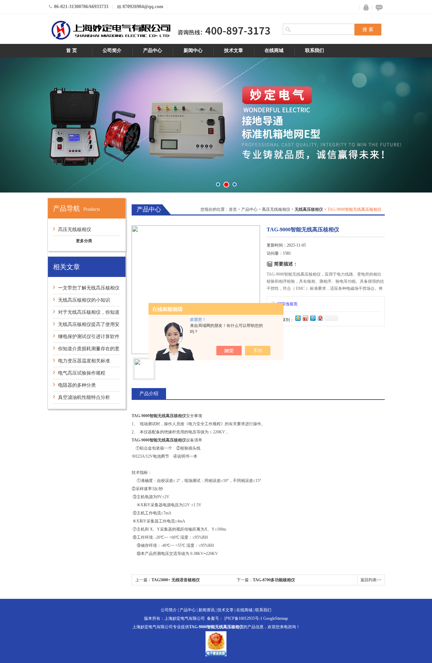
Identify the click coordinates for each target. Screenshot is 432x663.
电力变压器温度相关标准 (84, 360)
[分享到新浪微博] (305, 318)
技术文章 (233, 50)
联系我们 (314, 50)
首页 (233, 209)
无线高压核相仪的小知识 (84, 300)
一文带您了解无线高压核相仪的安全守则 (86, 289)
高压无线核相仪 (74, 229)
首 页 (71, 50)
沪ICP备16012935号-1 (243, 618)
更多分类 (84, 240)
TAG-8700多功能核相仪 (274, 580)
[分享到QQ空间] (297, 318)
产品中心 (152, 50)
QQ (364, 7)
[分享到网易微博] (320, 318)
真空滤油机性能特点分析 (84, 397)
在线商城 (274, 50)
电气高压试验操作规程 (81, 373)
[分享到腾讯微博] (312, 318)
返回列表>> (370, 580)
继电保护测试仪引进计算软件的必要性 (86, 338)
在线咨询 (378, 7)
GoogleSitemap (275, 618)
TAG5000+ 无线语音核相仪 (176, 580)
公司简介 (112, 50)
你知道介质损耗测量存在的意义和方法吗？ (86, 350)
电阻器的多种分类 (77, 385)
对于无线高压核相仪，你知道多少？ (86, 314)
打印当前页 (287, 304)
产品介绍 (148, 393)
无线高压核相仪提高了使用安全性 (86, 326)
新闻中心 (193, 50)
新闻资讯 (206, 610)
